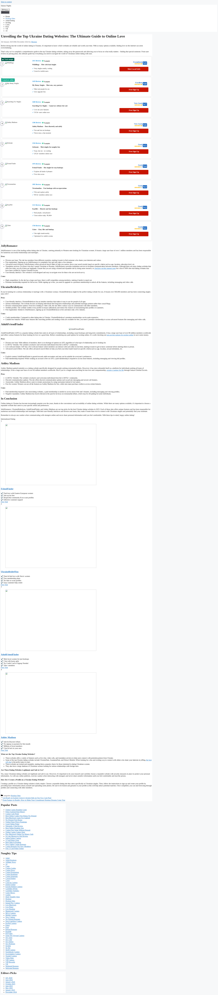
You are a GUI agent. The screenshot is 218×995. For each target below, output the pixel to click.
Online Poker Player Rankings (16, 822)
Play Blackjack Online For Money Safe (19, 834)
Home (7, 16)
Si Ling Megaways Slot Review (16, 836)
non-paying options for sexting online (120, 335)
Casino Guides (10, 868)
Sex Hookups (10, 944)
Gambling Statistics (12, 891)
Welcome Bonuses (12, 968)
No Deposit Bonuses (12, 919)
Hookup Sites (10, 18)
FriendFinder (7, 489)
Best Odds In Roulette (13, 842)
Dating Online (10, 885)
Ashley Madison (8, 737)
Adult (7, 858)
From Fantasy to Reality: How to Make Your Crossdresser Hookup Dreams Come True (34, 800)
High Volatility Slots (12, 897)
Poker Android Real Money (15, 812)
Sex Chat (8, 940)
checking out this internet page (105, 268)
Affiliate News (10, 862)
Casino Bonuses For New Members (18, 846)
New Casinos (10, 917)
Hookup (8, 899)
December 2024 (11, 992)
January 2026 (10, 982)
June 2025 (9, 986)
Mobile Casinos (11, 915)
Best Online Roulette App (14, 828)
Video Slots (9, 958)
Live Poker (9, 907)
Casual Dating (10, 878)
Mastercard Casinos (12, 911)
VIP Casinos (9, 960)
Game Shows (10, 893)
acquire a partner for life (115, 370)
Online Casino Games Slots (15, 832)
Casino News (10, 870)
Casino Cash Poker (12, 814)
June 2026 (9, 980)
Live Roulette (10, 909)
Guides (7, 895)
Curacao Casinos (11, 883)
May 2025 (9, 988)
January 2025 (10, 990)
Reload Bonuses (11, 929)
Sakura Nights (6, 6)
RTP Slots (8, 934)
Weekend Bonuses (12, 966)
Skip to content (6, 2)
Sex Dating (9, 942)
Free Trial (4, 502)
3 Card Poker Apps (12, 840)
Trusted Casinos (11, 956)
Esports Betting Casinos (13, 887)
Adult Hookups (10, 860)
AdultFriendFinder (10, 654)
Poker (7, 925)
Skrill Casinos (10, 950)
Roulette (8, 931)
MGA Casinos (10, 913)
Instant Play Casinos (12, 903)
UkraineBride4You (10, 571)
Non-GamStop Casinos (13, 921)
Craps (7, 881)
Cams (7, 25)
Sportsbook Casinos (12, 952)
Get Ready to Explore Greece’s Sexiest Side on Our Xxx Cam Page (27, 798)
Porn (7, 27)
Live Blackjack (10, 905)
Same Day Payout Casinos (14, 936)
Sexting (8, 23)
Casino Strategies (11, 876)
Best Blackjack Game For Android (17, 818)
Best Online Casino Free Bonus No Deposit (20, 816)
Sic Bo (7, 948)
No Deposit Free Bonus (13, 820)
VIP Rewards (10, 962)
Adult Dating (10, 21)
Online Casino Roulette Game (16, 810)
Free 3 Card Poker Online (14, 848)
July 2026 (8, 978)
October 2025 (10, 984)
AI (6, 31)
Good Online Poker (12, 824)
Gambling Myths (11, 889)
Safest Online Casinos (13, 838)
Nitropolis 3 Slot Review (14, 826)
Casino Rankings (11, 874)
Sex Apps (8, 938)
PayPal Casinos (10, 923)
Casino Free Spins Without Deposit (17, 830)
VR (6, 29)
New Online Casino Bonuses (15, 844)
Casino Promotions (12, 872)
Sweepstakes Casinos (13, 954)
